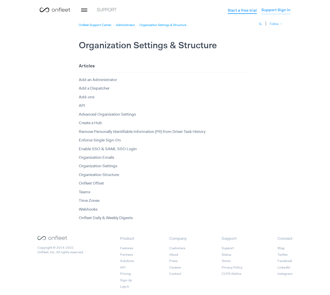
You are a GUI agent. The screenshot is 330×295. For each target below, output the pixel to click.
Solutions (127, 261)
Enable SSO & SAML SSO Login (108, 149)
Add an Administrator (98, 79)
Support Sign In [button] (275, 10)
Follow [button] (274, 24)
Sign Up (126, 280)
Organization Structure (99, 174)
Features (126, 248)
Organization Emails (96, 157)
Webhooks (88, 209)
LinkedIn (283, 267)
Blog (280, 248)
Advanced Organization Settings (107, 114)
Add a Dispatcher (94, 88)
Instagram (285, 273)
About (173, 254)
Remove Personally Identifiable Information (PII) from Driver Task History (142, 131)
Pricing (125, 273)
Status (226, 254)
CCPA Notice (231, 273)
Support (228, 248)
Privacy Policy (232, 267)
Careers (175, 267)
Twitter (282, 254)
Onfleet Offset (91, 183)
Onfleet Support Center (95, 25)
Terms (226, 261)
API (82, 105)
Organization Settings (98, 166)
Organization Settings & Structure (162, 25)
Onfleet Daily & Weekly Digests (106, 217)
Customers (177, 248)
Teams (84, 192)
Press (173, 261)
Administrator (125, 25)
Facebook (284, 261)
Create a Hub (90, 122)
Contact (175, 273)
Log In (124, 286)
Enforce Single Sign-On (100, 140)
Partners (126, 254)
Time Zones (89, 200)
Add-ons (87, 97)
